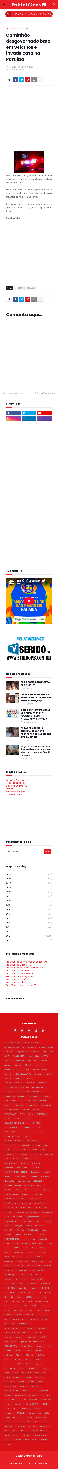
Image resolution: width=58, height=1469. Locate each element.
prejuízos (38, 1364)
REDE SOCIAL (35, 1386)
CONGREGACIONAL (12, 1136)
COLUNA (25, 1118)
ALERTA (45, 1056)
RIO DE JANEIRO (10, 1399)
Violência (17, 1440)
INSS (37, 1274)
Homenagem (10, 1261)
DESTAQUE (31, 288)
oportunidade (10, 1341)
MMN (25, 1306)
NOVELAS (31, 1328)
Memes (7, 1306)
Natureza (34, 1319)
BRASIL (27, 1100)
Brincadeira (18, 1105)
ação (50, 1047)
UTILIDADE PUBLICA (38, 1431)
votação (43, 1440)
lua (37, 1297)
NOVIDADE (43, 1328)
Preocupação (10, 1368)
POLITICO (18, 1359)
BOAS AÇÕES (9, 1096)
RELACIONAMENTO (40, 1390)
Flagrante (43, 1239)
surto (21, 1417)
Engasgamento (32, 1216)
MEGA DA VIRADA (43, 1301)
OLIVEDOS (8, 1337)
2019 (29, 905)
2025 (29, 878)
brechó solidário (40, 1100)
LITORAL (47, 1292)
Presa (21, 1368)
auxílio (30, 1078)
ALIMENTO (8, 1060)
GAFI (34, 1248)
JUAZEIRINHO (9, 1292)
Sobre (22, 1463)
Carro (31, 1114)
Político (29, 1359)
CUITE (16, 1150)
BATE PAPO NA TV (38, 1087)
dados (25, 1158)
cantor (26, 1109)
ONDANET (20, 1337)
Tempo (7, 1422)
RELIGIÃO (8, 1395)
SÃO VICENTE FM (32, 1404)
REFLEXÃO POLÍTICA (12, 1390)
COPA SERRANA (33, 1141)
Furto (6, 1248)
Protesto (28, 1377)
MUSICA (18, 1315)
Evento (29, 1225)
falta (44, 1230)
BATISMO (7, 1092)
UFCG (14, 1431)
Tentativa (27, 1422)
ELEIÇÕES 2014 (10, 1203)
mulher (38, 1310)
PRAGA (20, 1364)
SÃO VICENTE (45, 1399)
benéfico (25, 1092)
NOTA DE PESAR (24, 1324)
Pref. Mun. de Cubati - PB (18, 964)
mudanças (44, 1306)
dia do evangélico (32, 1190)
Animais (7, 1065)
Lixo (6, 1297)
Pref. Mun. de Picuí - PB (17, 970)
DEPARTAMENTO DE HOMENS (15, 1172)
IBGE (43, 1261)
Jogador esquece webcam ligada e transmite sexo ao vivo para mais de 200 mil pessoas (36, 751)
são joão (33, 1399)
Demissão (8, 1167)
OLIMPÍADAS (38, 1332)
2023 (29, 887)
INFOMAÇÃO (38, 1270)
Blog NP (10, 788)
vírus (27, 1440)
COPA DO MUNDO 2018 (13, 1141)
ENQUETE (46, 1216)
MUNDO (7, 1315)
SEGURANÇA (26, 1408)
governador (19, 1252)
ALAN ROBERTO (18, 1056)
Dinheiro (47, 1190)
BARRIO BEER (42, 1083)
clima (16, 1118)
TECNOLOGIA (40, 1417)
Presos (15, 1373)
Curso (7, 1158)
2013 (29, 931)
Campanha (46, 1105)
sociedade (9, 1413)
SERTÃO (37, 1408)
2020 (29, 900)
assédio (7, 1074)
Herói (28, 1257)
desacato (46, 1172)
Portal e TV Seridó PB (29, 4)
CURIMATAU (9, 1154)
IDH (50, 1261)
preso (6, 1373)
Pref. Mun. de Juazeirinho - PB (21, 985)
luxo (6, 1301)
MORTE (33, 1306)
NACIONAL (29, 1315)
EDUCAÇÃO (9, 1199)
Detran (18, 1190)
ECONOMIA (37, 1194)
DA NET (16, 1158)
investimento (9, 1283)
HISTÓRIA (37, 1257)
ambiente (32, 1060)
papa (50, 1346)
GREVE (7, 1257)
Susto (29, 1417)
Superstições (9, 1417)
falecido (20, 1230)
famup (18, 1234)
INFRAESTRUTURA (25, 1274)
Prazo (28, 1364)
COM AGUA (35, 1123)
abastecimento (29, 1047)
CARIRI (22, 1114)
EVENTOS (38, 1225)
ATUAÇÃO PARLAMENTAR (13, 1078)
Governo (31, 1252)
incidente (8, 1270)
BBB (16, 1092)
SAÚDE (7, 1408)
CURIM (43, 1150)
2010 (29, 940)
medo (29, 1301)
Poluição (39, 1359)
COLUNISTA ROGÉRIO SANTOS (16, 1123)
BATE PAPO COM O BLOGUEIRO (16, 1087)
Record (41, 1382)
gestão (7, 1252)
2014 (29, 927)
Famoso (7, 1234)
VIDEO (6, 1440)
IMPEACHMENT (34, 1266)
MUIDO (7, 1310)
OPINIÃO (43, 1337)
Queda (21, 1382)
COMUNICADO (10, 1132)
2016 (29, 918)
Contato (32, 1463)
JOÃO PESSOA (9, 1288)
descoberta (9, 1181)
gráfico (42, 1252)
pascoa (17, 1350)
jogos (32, 1288)
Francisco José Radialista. (32, 1243)
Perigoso (28, 1350)
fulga (49, 1243)
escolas (49, 1221)
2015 (29, 922)
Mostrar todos (14, 794)
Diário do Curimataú (16, 785)
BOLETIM (21, 1096)
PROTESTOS (39, 1377)
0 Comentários (16, 69)
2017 (29, 913)
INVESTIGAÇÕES (37, 1279)
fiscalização (29, 1239)
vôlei (34, 1440)
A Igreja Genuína (11, 1047)
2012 (29, 935)
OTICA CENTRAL (10, 1346)
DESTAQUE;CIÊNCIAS (12, 1185)
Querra (31, 1382)
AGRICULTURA (47, 1051)
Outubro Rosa (26, 1346)
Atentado (48, 1074)
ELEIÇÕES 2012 (34, 1199)
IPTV (20, 1283)
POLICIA (19, 1355)
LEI (40, 1292)
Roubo (23, 1399)
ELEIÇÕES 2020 (41, 1203)
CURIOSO (49, 1154)
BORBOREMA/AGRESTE (12, 1100)
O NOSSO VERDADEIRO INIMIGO (16, 1332)
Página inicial (12, 28)
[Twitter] (21, 79)
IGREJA (7, 1266)
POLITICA (40, 1355)
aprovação (9, 1069)
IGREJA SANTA (19, 1266)
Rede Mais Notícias (16, 782)
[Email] (34, 79)
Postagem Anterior (13, 393)
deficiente (36, 1163)
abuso (42, 1047)
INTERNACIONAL (10, 1279)
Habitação (17, 1257)
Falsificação (33, 1230)
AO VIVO (28, 1065)
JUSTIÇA (31, 1292)
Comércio (26, 1127)
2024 (29, 883)
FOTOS (15, 1243)
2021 (29, 896)
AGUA (6, 1056)
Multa (47, 1310)
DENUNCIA (35, 1167)
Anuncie (43, 1463)
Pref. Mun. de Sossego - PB (19, 976)
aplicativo (39, 1065)
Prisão (7, 1377)
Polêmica (8, 1355)
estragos (18, 1225)
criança (37, 1145)
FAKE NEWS (8, 1230)
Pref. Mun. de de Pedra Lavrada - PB (24, 967)
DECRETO (25, 1163)
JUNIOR (22, 1292)
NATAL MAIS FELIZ (19, 1319)
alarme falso (33, 1056)
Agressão (34, 1051)
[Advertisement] (29, 118)
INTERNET (24, 1279)
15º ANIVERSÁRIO (14, 1042)
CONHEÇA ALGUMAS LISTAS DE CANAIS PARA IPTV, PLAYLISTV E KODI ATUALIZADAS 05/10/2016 (35, 714)
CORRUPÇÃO (25, 1145)
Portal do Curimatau (17, 780)
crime (46, 1145)
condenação (37, 1132)
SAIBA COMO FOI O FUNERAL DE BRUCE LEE (36, 684)
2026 (29, 874)
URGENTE (24, 1431)
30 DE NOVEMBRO (32, 1042)
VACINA (26, 1435)
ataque (38, 1074)
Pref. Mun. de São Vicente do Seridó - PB (26, 961)
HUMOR (35, 1261)
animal (18, 1065)
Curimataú (22, 1154)
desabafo (34, 1172)
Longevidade (16, 1297)
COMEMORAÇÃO (11, 1127)
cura (35, 1150)
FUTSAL (25, 1248)
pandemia (40, 1346)
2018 (29, 909)
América (43, 1060)
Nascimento (42, 1315)
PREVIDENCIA (40, 1373)
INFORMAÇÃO (9, 1274)
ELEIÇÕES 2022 (10, 1208)
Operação (31, 1337)
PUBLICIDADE (9, 1382)
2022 (29, 891)
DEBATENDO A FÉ (11, 1163)
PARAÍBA (7, 1350)
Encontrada (47, 1212)
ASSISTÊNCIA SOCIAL (23, 1074)
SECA (15, 1408)
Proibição (17, 1377)
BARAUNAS (30, 1083)
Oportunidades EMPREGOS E (31, 1341)
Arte (27, 1069)
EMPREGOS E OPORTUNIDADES (27, 1212)
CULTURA (25, 1150)
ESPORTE (7, 1225)
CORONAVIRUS (10, 1145)
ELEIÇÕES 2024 (26, 1208)
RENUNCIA (33, 1395)
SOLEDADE (21, 1413)
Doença (25, 1194)
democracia (22, 1167)
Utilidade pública (11, 1435)
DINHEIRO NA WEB (11, 1194)
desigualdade (24, 1181)
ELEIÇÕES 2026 (42, 1208)
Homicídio (23, 1261)
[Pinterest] (27, 79)
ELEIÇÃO (21, 1199)
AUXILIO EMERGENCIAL (13, 1083)
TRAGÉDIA (8, 1426)
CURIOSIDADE (36, 1154)
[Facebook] (15, 79)
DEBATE (34, 1158)
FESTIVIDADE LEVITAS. (12, 1239)
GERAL (42, 1248)
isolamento (31, 1283)
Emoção (7, 1212)
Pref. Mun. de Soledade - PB (20, 982)
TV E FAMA (32, 1426)
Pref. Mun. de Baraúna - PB (19, 979)
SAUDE (45, 1404)
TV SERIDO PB (45, 1426)
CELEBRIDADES (42, 1114)
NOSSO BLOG (9, 1324)
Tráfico (46, 1422)
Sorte (47, 1413)
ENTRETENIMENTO (11, 1221)
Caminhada (32, 1105)
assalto (45, 1069)
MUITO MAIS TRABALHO (23, 1310)
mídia (16, 1306)
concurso (24, 1132)
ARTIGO (36, 1069)
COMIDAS (37, 1127)
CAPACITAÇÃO (10, 1114)
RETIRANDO (45, 1395)
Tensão (17, 1422)
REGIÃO (26, 1390)
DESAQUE (34, 1176)
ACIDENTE (25, 28)
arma (19, 1069)
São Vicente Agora (15, 791)
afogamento (21, 1051)
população (9, 1364)
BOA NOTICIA (37, 1092)
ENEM (6, 1216)
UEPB (6, 1431)
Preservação (33, 1368)
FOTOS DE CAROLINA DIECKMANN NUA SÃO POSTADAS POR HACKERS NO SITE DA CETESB (36, 732)
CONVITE (27, 1136)
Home (13, 1463)
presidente (46, 1368)
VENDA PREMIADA (39, 1435)
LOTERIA (29, 1297)
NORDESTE (46, 1319)
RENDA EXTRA (20, 1395)
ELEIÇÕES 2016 (26, 1203)
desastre (45, 1176)
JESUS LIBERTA (44, 1283)
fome (6, 1243)
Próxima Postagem (44, 393)
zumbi (7, 1444)
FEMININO (28, 1234)
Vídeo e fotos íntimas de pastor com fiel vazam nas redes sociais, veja (36, 697)
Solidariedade (35, 1413)
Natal (6, 1319)
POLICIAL (29, 1355)
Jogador (22, 1288)
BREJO (6, 1105)
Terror (37, 1422)
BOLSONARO (33, 1096)
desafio (7, 1176)
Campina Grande (11, 1109)
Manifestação (18, 1301)
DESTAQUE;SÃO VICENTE (33, 1185)
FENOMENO (40, 1234)
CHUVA (7, 1118)
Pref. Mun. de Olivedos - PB (19, 973)
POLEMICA (39, 1350)
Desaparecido (20, 1176)
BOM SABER (46, 1096)
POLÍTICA (7, 1359)
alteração (20, 1060)
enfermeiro (17, 1216)
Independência (23, 1270)
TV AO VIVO (20, 1426)
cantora (36, 1109)
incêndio (47, 1266)
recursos (23, 1386)
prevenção (26, 1373)
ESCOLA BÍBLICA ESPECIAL (32, 1221)
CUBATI (7, 1150)
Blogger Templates (13, 1460)
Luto (44, 1297)
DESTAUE (7, 1190)
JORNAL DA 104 (44, 1288)
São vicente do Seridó (13, 1404)
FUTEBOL (15, 1248)
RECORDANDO (10, 1386)
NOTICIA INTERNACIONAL (14, 1328)
